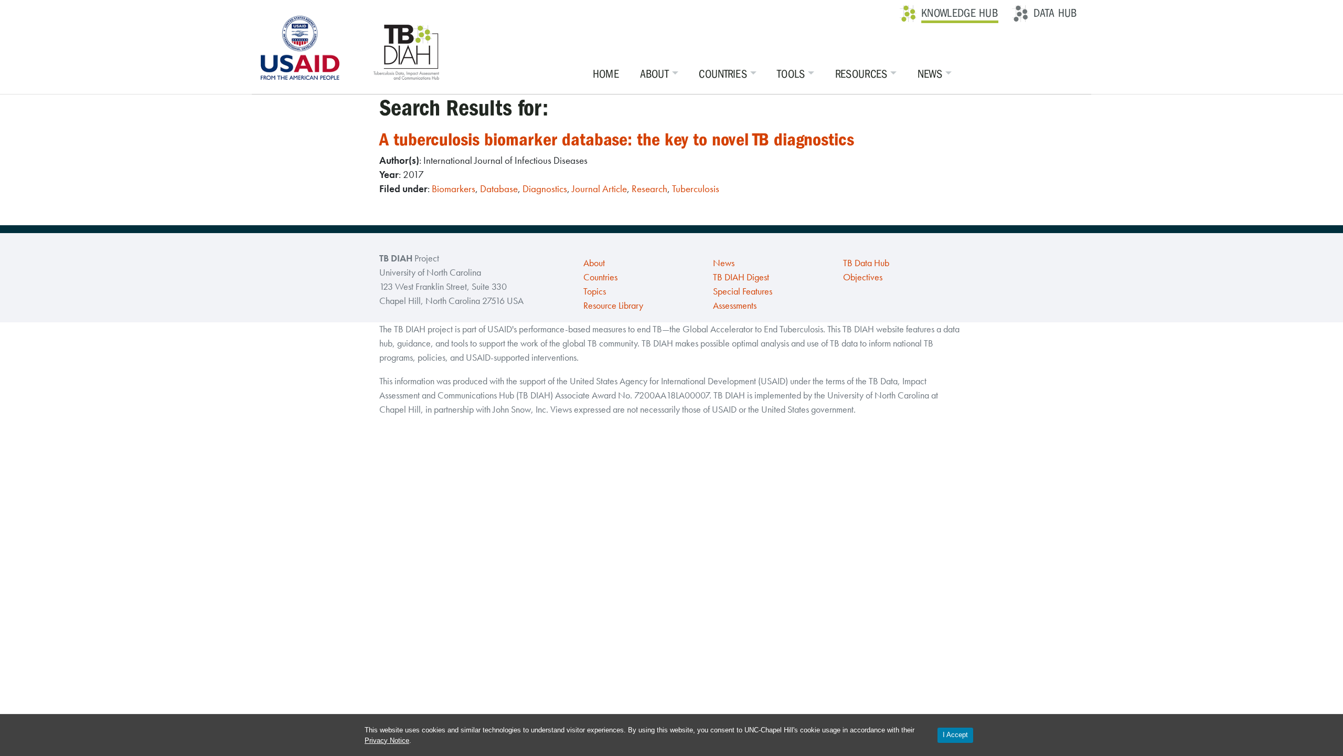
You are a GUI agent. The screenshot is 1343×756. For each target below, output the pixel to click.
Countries (723, 74)
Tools (791, 74)
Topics (594, 291)
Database (499, 188)
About (654, 74)
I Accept (955, 735)
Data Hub (1055, 13)
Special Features (742, 291)
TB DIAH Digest (741, 277)
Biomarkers (453, 188)
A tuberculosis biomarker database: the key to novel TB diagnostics (616, 139)
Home (606, 74)
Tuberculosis (695, 188)
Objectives (862, 277)
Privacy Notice (387, 740)
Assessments (734, 305)
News (930, 74)
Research (649, 188)
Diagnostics (545, 188)
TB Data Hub (866, 263)
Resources (861, 74)
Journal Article (599, 188)
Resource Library (613, 305)
